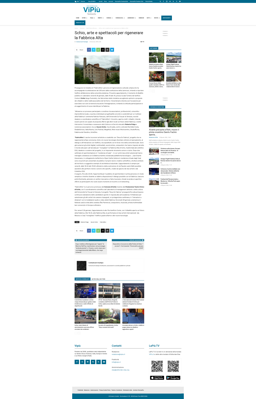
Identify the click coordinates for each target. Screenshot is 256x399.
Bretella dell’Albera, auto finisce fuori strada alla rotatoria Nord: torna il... (173, 84)
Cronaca (77, 297)
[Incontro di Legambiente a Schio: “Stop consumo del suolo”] (109, 316)
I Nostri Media (148, 1)
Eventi (124, 297)
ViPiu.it (151, 354)
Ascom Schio (94, 222)
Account (111, 1)
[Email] (103, 50)
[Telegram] (112, 50)
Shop (105, 1)
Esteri (84, 18)
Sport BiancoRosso (91, 28)
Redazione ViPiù (153, 137)
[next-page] (79, 333)
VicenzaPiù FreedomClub (121, 1)
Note (148, 18)
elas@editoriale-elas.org (120, 370)
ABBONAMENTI (166, 18)
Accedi (100, 1)
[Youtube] (179, 1)
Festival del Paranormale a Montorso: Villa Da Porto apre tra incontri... (170, 181)
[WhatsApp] (98, 50)
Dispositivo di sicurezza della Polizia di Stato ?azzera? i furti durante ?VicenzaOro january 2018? (128, 246)
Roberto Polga (85, 222)
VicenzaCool (119, 18)
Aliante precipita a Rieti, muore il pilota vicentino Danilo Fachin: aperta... (156, 66)
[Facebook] (163, 1)
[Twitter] (176, 1)
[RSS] (173, 1)
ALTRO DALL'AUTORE (98, 279)
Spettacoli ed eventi (171, 61)
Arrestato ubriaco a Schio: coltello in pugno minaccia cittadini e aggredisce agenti (133, 327)
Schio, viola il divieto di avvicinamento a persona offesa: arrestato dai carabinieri (84, 327)
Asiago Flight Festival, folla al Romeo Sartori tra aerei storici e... (173, 66)
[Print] (107, 50)
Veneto (100, 18)
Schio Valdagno (103, 322)
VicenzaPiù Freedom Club (136, 1)
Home (77, 18)
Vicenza (108, 18)
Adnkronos (131, 18)
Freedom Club (80, 22)
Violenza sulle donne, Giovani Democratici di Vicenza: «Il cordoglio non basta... (170, 150)
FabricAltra (103, 222)
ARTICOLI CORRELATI (82, 279)
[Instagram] (166, 1)
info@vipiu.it (116, 362)
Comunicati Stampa (82, 41)
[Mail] (170, 1)
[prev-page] (76, 333)
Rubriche (141, 18)
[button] (160, 1)
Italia (91, 18)
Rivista (156, 18)
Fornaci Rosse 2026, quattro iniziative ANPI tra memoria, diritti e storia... (156, 84)
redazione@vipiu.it (118, 354)
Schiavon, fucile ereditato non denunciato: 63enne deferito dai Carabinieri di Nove (170, 171)
